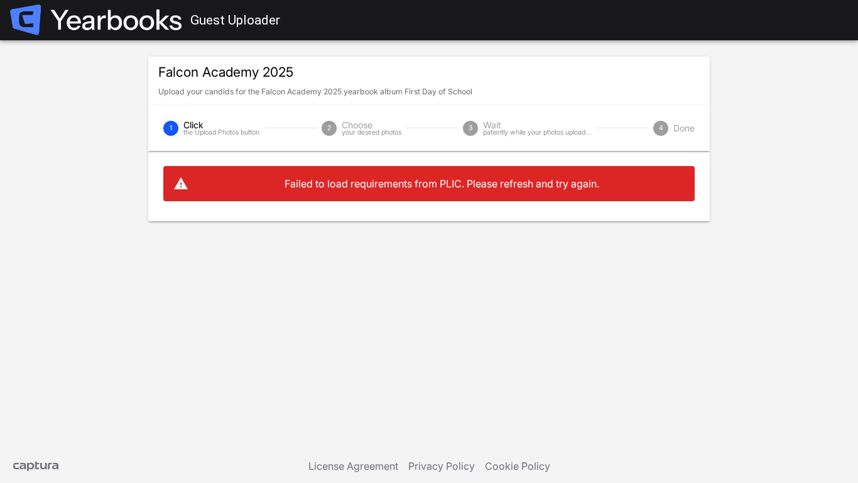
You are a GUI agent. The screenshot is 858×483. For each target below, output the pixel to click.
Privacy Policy (441, 466)
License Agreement (353, 466)
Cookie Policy (517, 466)
